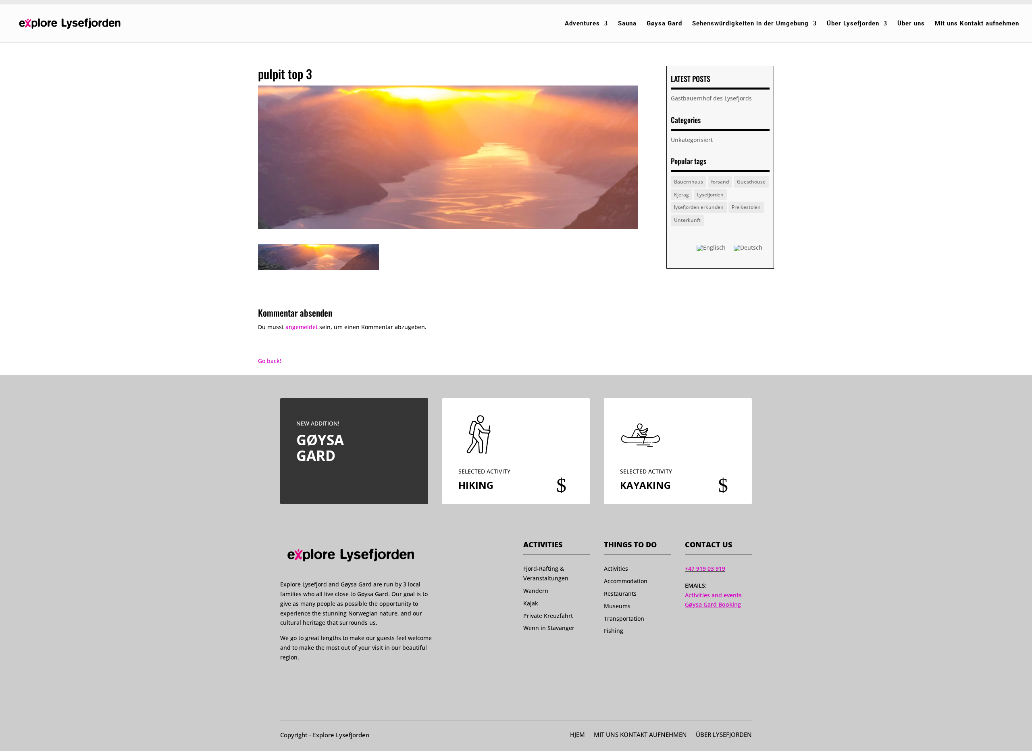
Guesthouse (751, 181)
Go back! (269, 361)
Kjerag (681, 194)
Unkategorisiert (692, 140)
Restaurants (620, 593)
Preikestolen (746, 207)
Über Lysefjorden (853, 24)
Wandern (535, 591)
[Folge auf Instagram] (299, 677)
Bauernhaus (688, 181)
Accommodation (625, 581)
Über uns (911, 24)
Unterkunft (687, 220)
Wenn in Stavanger (548, 628)
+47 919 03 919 (705, 568)
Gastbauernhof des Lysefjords (711, 98)
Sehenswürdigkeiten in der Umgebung (750, 24)
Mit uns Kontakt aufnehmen (977, 24)
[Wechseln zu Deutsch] (748, 248)
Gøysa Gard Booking (713, 604)
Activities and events (713, 595)
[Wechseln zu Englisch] (711, 248)
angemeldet (301, 327)
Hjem (577, 735)
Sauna (627, 24)
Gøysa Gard (664, 24)
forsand (720, 181)
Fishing (613, 630)
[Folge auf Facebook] (284, 677)
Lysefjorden (710, 194)
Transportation (624, 618)
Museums (617, 606)
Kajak (530, 603)
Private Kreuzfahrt (548, 616)
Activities (616, 568)
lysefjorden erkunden (699, 207)
